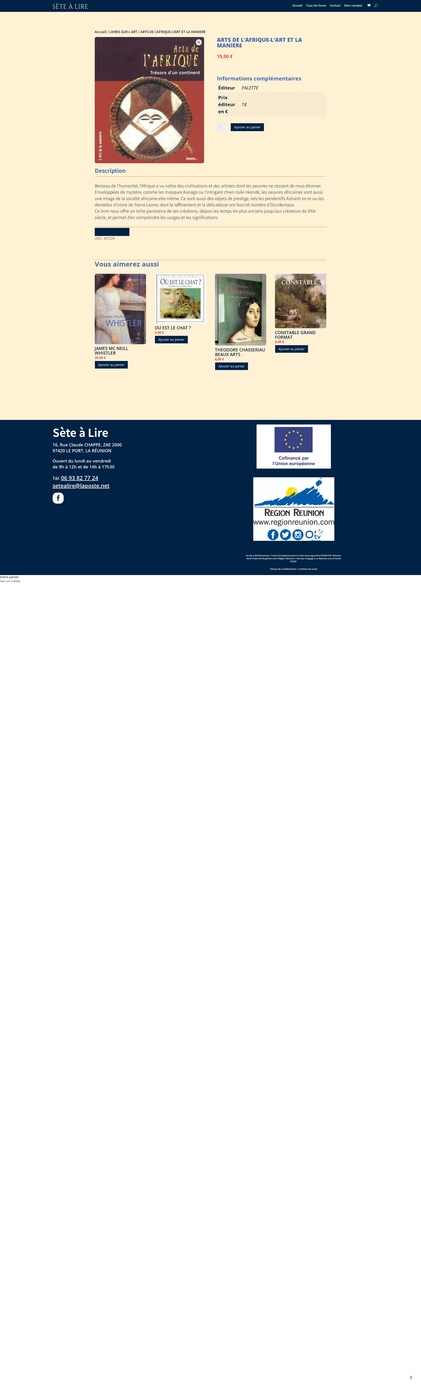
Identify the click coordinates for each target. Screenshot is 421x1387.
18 (244, 104)
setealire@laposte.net (81, 485)
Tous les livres (316, 5)
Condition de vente (307, 568)
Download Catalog (112, 231)
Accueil (297, 5)
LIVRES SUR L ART (123, 31)
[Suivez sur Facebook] (58, 498)
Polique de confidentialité (283, 568)
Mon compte (353, 5)
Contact (335, 5)
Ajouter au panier (247, 127)
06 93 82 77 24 (79, 478)
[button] (199, 42)
